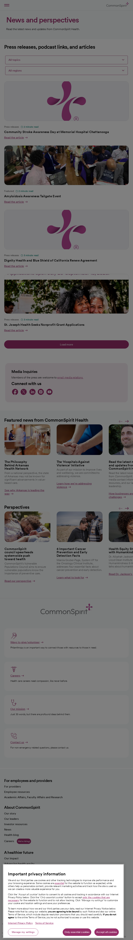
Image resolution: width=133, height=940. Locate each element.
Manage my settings (23, 932)
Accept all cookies (106, 932)
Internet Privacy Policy (20, 923)
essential (59, 883)
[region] (63, 901)
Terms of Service (44, 923)
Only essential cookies (77, 932)
